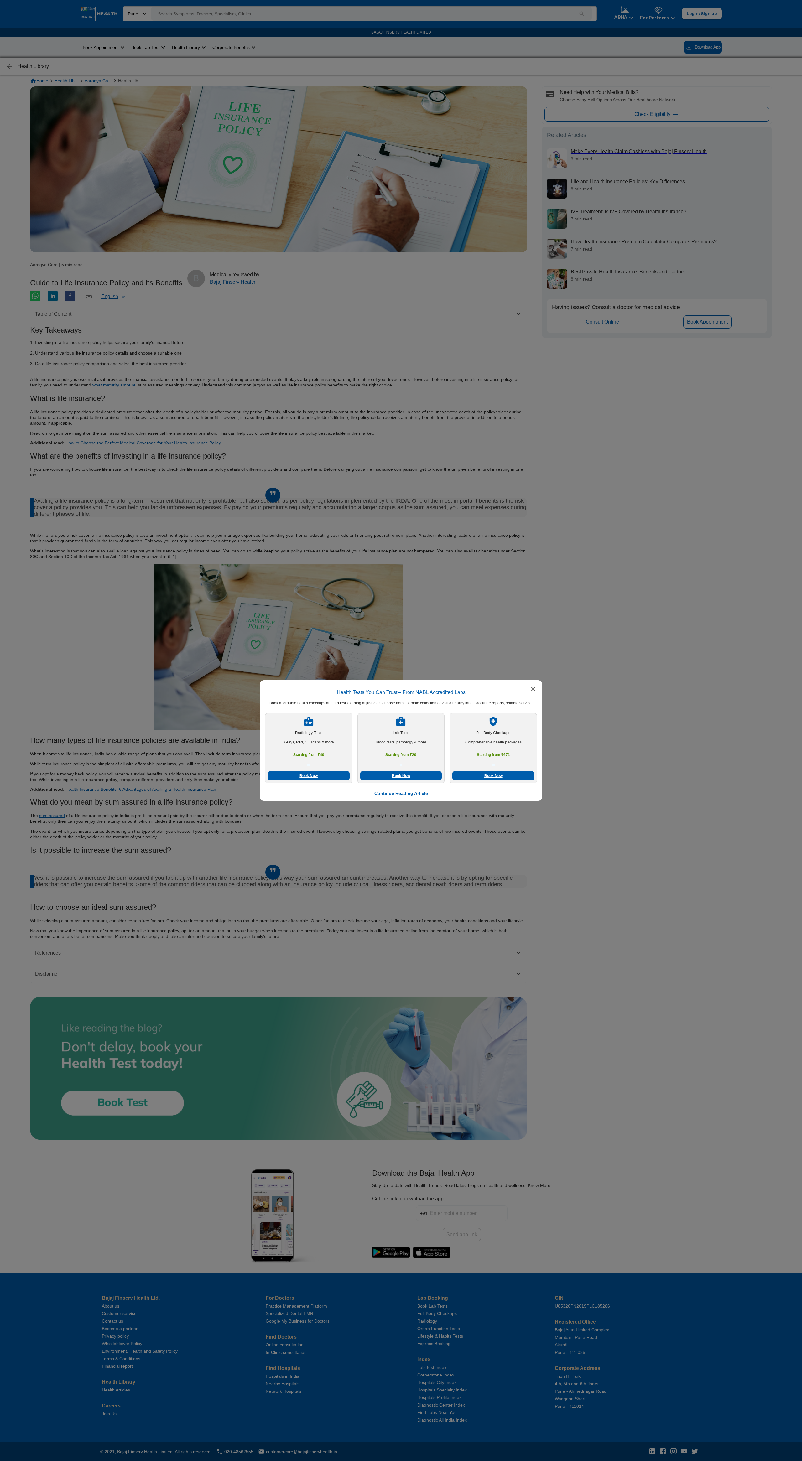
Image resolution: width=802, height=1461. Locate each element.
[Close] (533, 689)
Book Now (308, 776)
